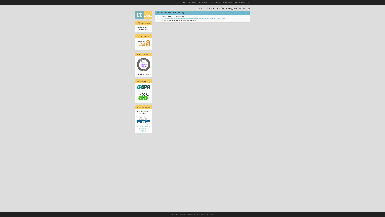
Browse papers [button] (214, 3)
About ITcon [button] (191, 3)
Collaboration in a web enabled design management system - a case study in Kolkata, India (194, 18)
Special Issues (227, 3)
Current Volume (240, 3)
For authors (203, 3)
